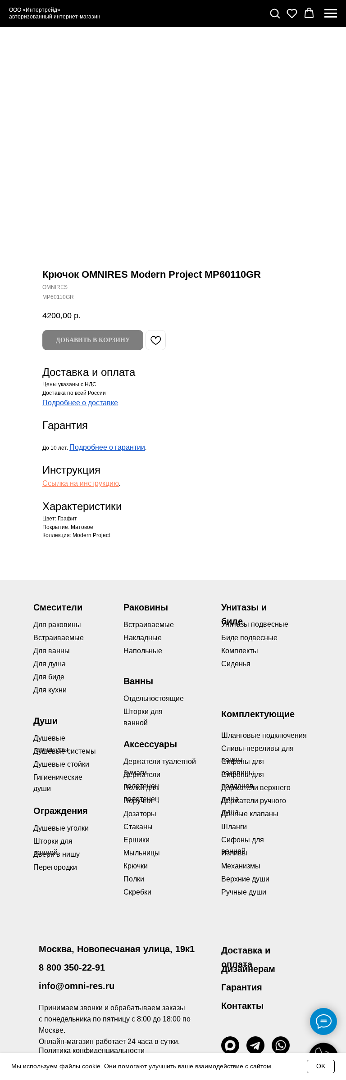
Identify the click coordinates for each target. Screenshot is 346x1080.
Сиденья (235, 664)
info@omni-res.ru (76, 986)
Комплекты (239, 651)
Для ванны (51, 651)
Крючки (135, 866)
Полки (133, 879)
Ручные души (243, 892)
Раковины (145, 607)
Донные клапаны (249, 814)
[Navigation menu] (330, 13)
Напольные (142, 651)
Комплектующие (258, 714)
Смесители (57, 607)
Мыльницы (141, 853)
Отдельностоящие (153, 698)
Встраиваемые (148, 624)
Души (45, 721)
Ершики (136, 840)
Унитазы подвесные (254, 624)
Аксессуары (150, 744)
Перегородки (55, 867)
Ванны (138, 681)
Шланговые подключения (264, 735)
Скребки (137, 892)
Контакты (242, 1006)
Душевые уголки (61, 828)
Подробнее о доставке (80, 403)
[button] (274, 13)
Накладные (142, 638)
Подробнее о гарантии (107, 447)
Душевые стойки (61, 764)
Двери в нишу (56, 854)
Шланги (234, 827)
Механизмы (240, 866)
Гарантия (241, 987)
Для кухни (50, 690)
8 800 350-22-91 (72, 967)
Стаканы (138, 827)
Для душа (49, 664)
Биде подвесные (249, 638)
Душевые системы (64, 751)
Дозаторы (139, 814)
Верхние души (245, 879)
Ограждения (60, 811)
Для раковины (57, 624)
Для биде (48, 677)
